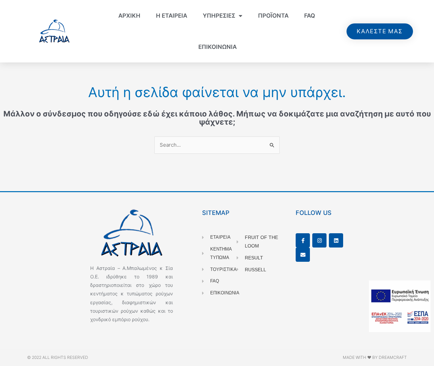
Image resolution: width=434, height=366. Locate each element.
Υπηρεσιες (219, 15)
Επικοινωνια (217, 46)
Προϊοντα (273, 15)
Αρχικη (129, 15)
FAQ (309, 15)
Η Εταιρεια (171, 15)
